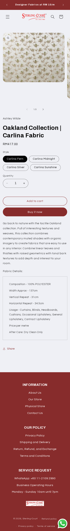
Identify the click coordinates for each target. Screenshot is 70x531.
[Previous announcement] (7, 5)
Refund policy (49, 519)
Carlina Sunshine (45, 167)
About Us (35, 392)
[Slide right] (43, 109)
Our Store (35, 399)
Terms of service (46, 526)
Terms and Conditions (35, 455)
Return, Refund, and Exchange (35, 449)
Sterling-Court (30, 519)
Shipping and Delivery (35, 442)
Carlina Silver (16, 167)
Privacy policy (25, 526)
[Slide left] (27, 109)
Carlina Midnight (44, 159)
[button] (7, 17)
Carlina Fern (15, 159)
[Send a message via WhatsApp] (62, 523)
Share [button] (11, 348)
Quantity (8, 176)
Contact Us (35, 413)
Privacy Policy (35, 435)
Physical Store (35, 406)
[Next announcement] (63, 5)
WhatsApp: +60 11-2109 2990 (34, 478)
